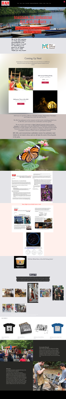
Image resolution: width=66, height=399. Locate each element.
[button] (64, 1)
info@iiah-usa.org (33, 396)
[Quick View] (9, 328)
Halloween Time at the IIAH (20, 99)
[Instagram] (13, 395)
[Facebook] (16, 395)
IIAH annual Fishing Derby (45, 75)
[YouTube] (18, 395)
